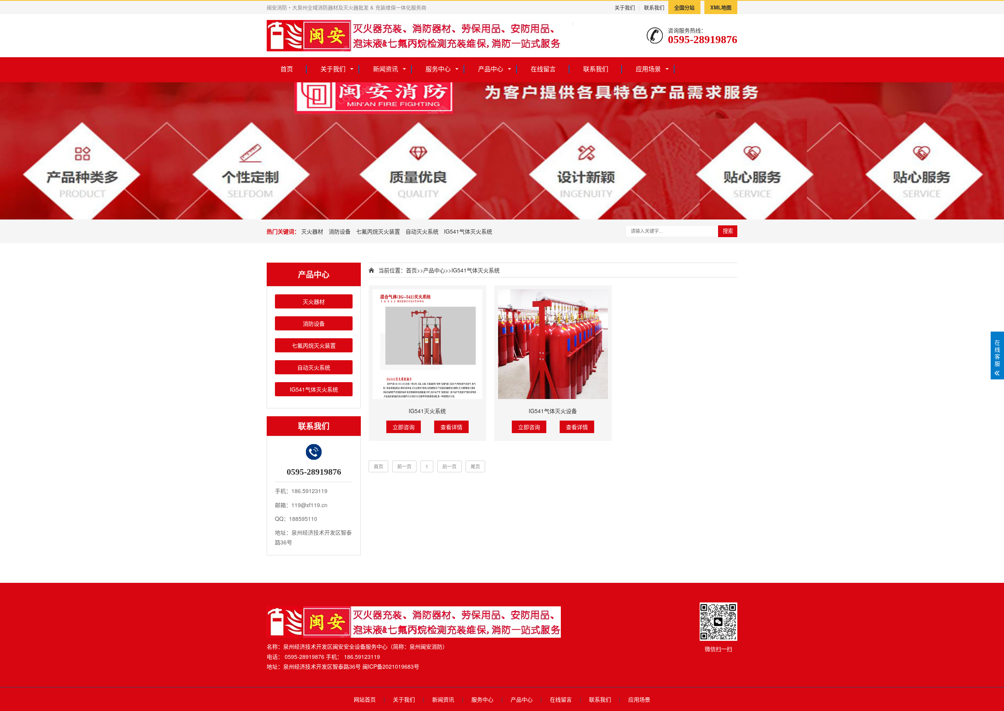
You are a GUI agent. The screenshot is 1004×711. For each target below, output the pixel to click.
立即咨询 (404, 427)
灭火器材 (312, 231)
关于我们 (625, 7)
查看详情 (451, 427)
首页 (286, 68)
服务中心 (438, 68)
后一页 (449, 466)
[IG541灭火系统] (427, 344)
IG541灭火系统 (427, 411)
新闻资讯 (385, 68)
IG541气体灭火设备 (553, 411)
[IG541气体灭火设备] (553, 344)
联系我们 (654, 7)
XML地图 (720, 7)
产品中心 (490, 68)
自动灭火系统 (422, 231)
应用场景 (648, 68)
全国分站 (684, 7)
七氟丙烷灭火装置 (378, 231)
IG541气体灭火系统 (468, 231)
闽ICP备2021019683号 (390, 666)
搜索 (728, 231)
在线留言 (543, 68)
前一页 (404, 466)
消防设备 (340, 231)
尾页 (475, 466)
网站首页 (365, 699)
